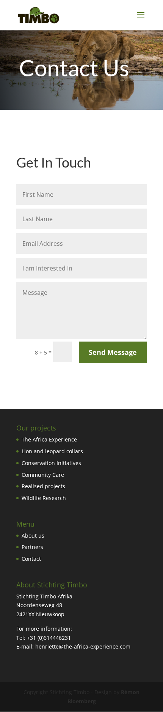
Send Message (113, 352)
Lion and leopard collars (52, 451)
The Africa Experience (49, 439)
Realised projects (43, 486)
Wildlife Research (44, 498)
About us (33, 535)
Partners (32, 547)
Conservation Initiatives (51, 463)
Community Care (43, 474)
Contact (31, 558)
